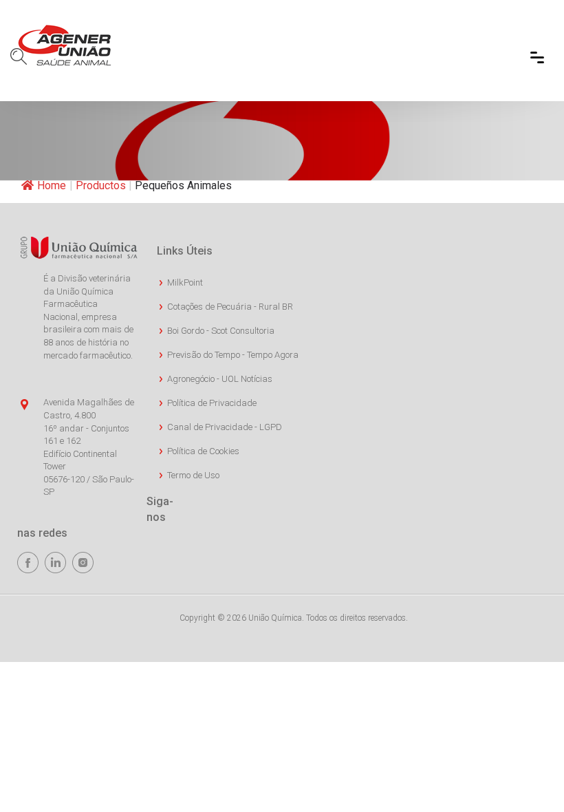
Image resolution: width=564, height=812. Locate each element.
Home (51, 185)
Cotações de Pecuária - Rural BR (230, 306)
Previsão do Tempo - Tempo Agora (233, 355)
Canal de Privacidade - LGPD (224, 427)
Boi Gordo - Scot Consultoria (220, 330)
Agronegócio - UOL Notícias (219, 379)
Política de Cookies (203, 451)
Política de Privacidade (212, 403)
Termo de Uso (193, 475)
